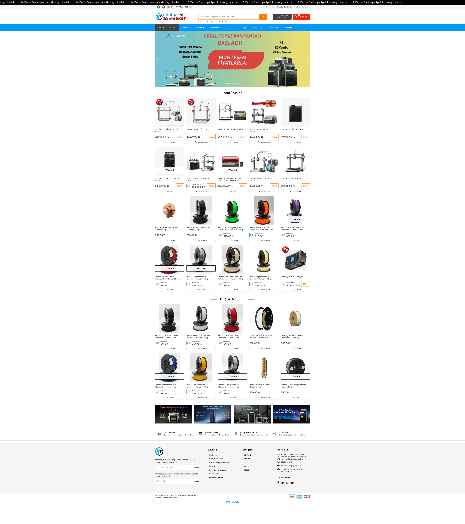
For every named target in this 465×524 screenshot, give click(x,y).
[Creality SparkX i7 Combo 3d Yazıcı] (201, 161)
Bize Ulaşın (283, 449)
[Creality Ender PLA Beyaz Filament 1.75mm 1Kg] (264, 318)
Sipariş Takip (270, 7)
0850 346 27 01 (185, 7)
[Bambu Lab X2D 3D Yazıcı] (295, 112)
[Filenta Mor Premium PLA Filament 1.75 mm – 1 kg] (295, 210)
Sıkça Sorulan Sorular (284, 7)
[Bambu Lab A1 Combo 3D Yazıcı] (264, 161)
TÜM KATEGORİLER (169, 28)
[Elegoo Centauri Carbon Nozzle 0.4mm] (264, 367)
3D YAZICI (248, 455)
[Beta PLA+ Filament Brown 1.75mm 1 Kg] (169, 210)
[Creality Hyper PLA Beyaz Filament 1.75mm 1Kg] (295, 318)
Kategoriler (248, 449)
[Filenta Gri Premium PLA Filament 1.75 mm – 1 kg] (201, 259)
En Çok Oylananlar (226, 22)
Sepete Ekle (170, 142)
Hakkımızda (213, 455)
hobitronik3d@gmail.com (291, 466)
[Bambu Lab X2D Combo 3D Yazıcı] (169, 161)
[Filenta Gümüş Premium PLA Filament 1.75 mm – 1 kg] (232, 367)
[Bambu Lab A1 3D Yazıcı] (295, 161)
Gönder (196, 467)
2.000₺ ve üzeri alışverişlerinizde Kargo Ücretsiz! (45, 2)
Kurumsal (212, 449)
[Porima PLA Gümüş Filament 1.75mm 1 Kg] (295, 367)
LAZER (246, 466)
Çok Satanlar (212, 22)
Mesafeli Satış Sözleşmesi (219, 462)
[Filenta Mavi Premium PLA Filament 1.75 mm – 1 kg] (169, 367)
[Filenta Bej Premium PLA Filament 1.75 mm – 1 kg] (264, 259)
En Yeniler (201, 22)
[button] (301, 17)
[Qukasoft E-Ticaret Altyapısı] (232, 502)
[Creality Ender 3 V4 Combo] (232, 112)
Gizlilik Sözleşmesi (216, 459)
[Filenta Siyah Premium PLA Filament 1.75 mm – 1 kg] (169, 318)
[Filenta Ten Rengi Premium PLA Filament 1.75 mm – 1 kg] (232, 259)
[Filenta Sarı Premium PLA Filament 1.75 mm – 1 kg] (201, 367)
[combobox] (158, 481)
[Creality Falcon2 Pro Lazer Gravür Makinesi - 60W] (232, 161)
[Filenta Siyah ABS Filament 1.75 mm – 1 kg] (201, 210)
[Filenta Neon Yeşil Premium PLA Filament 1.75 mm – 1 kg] (232, 210)
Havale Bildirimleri (216, 477)
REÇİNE (247, 470)
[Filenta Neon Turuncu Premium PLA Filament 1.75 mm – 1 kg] (264, 210)
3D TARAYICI (248, 462)
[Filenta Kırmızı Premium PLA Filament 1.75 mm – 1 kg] (232, 318)
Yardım (297, 7)
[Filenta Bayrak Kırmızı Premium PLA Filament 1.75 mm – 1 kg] (169, 259)
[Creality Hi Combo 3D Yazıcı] (264, 112)
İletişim (305, 7)
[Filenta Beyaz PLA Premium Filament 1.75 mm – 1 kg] (201, 318)
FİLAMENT (247, 459)
